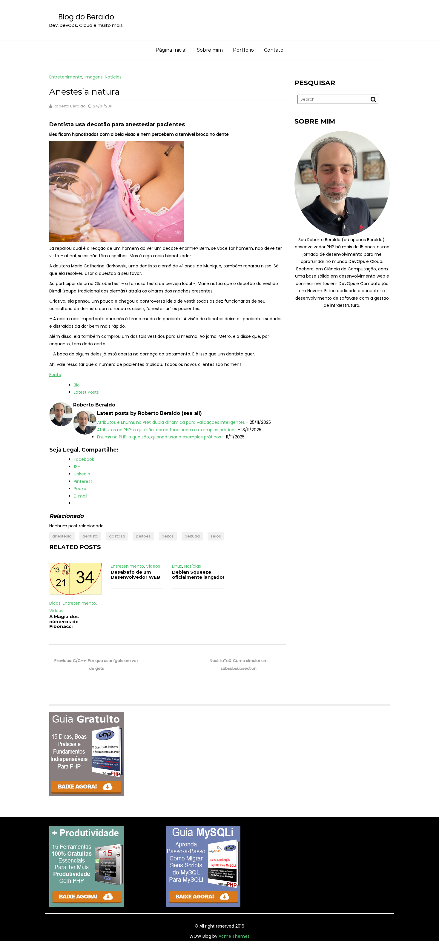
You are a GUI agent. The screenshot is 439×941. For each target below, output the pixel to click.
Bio (77, 385)
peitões (143, 536)
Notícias (113, 77)
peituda (192, 536)
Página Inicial (171, 50)
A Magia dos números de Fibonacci (64, 621)
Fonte (55, 375)
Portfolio (243, 50)
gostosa (117, 536)
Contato (273, 50)
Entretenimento (65, 77)
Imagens (94, 77)
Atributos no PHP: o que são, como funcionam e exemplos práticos (167, 430)
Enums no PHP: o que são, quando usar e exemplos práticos (159, 437)
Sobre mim (210, 50)
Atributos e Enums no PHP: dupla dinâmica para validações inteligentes (171, 422)
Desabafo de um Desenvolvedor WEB (135, 574)
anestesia (62, 536)
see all (191, 413)
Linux (177, 566)
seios (216, 536)
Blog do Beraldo (86, 17)
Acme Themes (234, 936)
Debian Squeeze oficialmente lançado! (198, 574)
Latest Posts (86, 392)
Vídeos (56, 611)
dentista (90, 536)
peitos (168, 536)
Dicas (55, 603)
